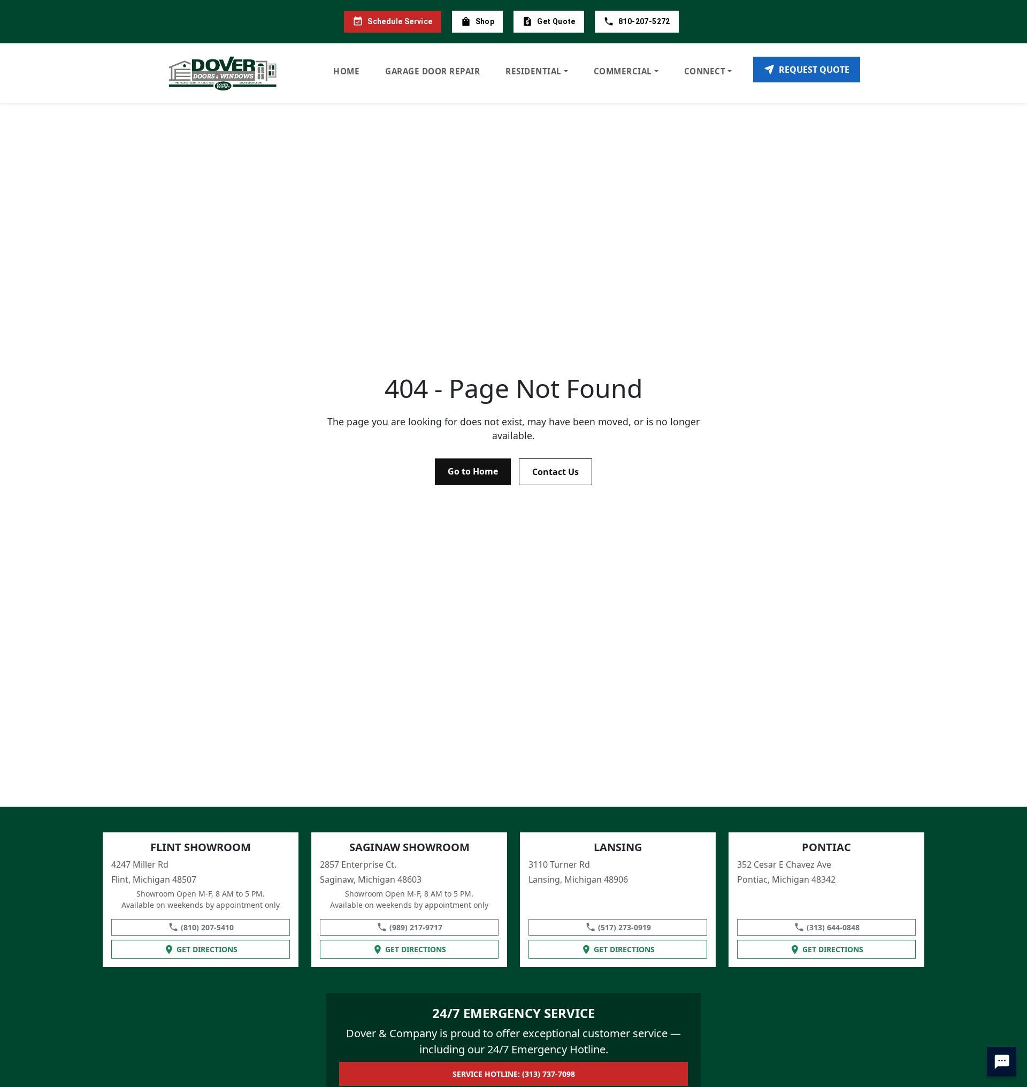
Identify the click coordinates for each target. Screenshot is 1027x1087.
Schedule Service (399, 21)
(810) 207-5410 (207, 927)
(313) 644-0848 (833, 927)
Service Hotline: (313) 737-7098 (514, 1074)
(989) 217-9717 (415, 927)
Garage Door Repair (432, 71)
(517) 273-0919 (624, 927)
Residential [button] (533, 71)
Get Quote (556, 21)
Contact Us (555, 472)
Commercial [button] (623, 71)
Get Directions (207, 949)
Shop (485, 21)
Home (346, 71)
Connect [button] (705, 71)
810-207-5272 (644, 21)
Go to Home (473, 471)
